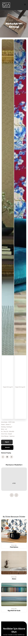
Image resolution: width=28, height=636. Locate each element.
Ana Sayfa (9, 20)
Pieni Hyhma (14, 547)
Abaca (14, 579)
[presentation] (12, 495)
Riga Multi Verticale (14, 610)
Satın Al (7, 447)
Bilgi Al (7, 442)
